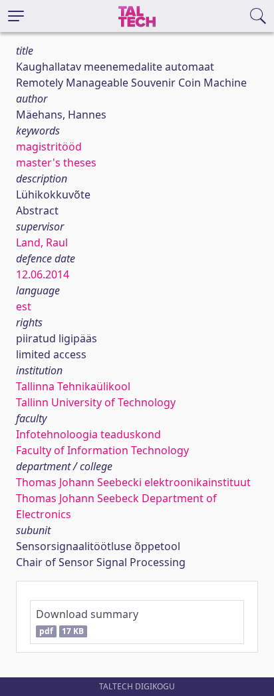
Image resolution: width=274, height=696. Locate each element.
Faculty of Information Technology (102, 450)
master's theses (56, 162)
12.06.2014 (42, 274)
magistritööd (49, 146)
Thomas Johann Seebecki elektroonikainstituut (133, 482)
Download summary (87, 622)
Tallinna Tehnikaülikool (73, 386)
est (23, 306)
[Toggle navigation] (16, 16)
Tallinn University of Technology (96, 402)
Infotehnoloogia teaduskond (88, 434)
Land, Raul (42, 242)
